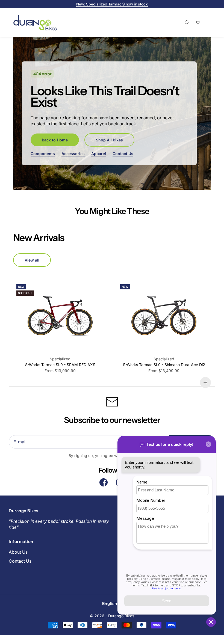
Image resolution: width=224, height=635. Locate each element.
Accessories (73, 153)
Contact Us (123, 153)
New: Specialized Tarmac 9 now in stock (112, 4)
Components (43, 153)
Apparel (98, 153)
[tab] (38, 237)
